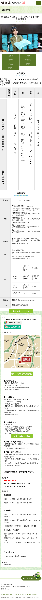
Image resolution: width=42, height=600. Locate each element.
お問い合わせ (5, 589)
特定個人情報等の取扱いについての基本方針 (14, 586)
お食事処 (7, 510)
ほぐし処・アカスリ (12, 530)
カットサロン (9, 552)
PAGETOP (30, 578)
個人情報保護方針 (6, 584)
